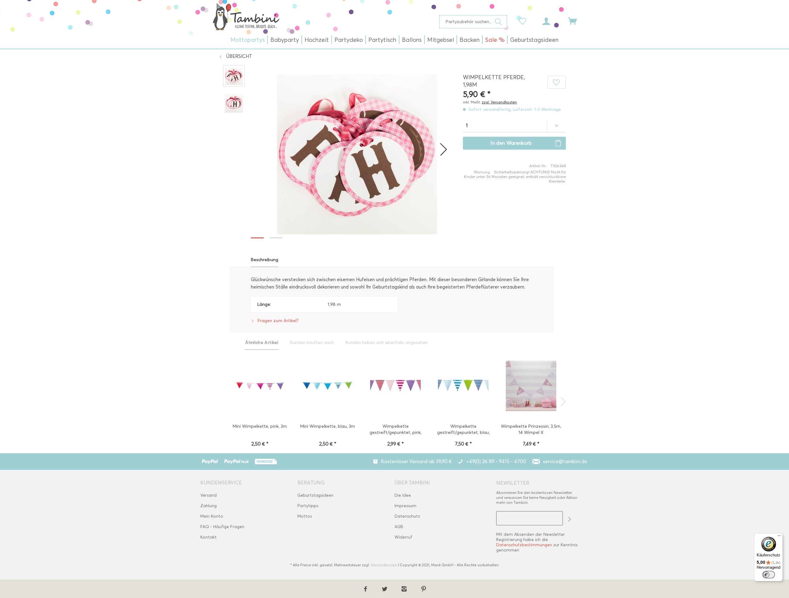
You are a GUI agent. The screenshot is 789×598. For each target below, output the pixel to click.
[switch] (768, 574)
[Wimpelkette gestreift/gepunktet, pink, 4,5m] (395, 386)
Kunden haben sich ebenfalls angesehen (386, 342)
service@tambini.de (565, 461)
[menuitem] (473, 21)
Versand (208, 495)
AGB (398, 526)
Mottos (304, 516)
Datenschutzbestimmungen (524, 544)
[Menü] (779, 537)
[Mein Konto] (552, 20)
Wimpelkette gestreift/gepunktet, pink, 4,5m (396, 430)
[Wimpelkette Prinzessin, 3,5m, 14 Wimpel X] (531, 386)
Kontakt (208, 537)
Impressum (405, 505)
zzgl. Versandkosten (499, 102)
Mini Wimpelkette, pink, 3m (260, 426)
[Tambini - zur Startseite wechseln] (246, 16)
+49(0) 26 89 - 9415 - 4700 (496, 461)
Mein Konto (211, 516)
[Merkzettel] (523, 20)
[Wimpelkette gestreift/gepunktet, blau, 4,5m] (463, 386)
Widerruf (403, 537)
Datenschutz (407, 516)
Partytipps (307, 505)
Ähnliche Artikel (261, 342)
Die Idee (402, 495)
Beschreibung (264, 259)
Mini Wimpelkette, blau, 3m (327, 426)
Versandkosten (384, 565)
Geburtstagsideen (315, 495)
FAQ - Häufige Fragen (222, 526)
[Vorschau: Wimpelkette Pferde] (234, 76)
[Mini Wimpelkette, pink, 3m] (259, 386)
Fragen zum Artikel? (277, 320)
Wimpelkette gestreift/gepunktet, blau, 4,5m (463, 430)
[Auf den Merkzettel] (556, 82)
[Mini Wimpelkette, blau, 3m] (327, 386)
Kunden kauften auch (312, 342)
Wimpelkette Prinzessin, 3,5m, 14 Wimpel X (531, 429)
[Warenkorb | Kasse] (576, 20)
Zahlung (208, 505)
